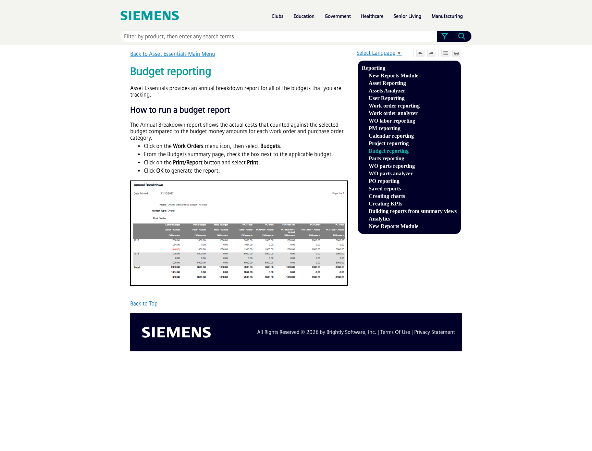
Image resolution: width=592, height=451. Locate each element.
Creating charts (387, 196)
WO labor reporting (392, 121)
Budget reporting (389, 151)
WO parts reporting (392, 166)
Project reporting (389, 143)
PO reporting (384, 181)
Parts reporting (386, 158)
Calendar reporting (391, 136)
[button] (444, 36)
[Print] (456, 53)
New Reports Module (393, 75)
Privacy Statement (434, 332)
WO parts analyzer (391, 173)
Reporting (373, 68)
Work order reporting (394, 106)
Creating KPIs (385, 203)
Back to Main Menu (172, 54)
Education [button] (304, 16)
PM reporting (384, 128)
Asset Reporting (387, 83)
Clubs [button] (277, 16)
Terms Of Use (395, 332)
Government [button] (338, 16)
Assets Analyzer (387, 90)
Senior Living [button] (407, 16)
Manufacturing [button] (447, 16)
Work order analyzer (393, 113)
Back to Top (144, 303)
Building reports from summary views (413, 211)
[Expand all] (445, 53)
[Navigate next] (431, 53)
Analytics (379, 219)
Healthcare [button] (372, 16)
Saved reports (385, 188)
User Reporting (387, 98)
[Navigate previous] (420, 53)
